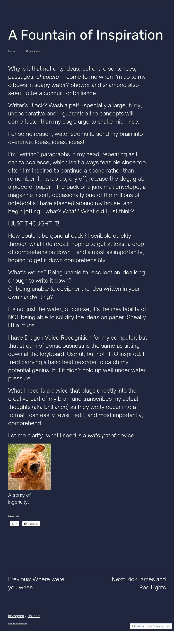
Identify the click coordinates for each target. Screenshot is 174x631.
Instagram (16, 616)
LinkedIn (34, 616)
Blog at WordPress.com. (17, 624)
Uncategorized (33, 51)
